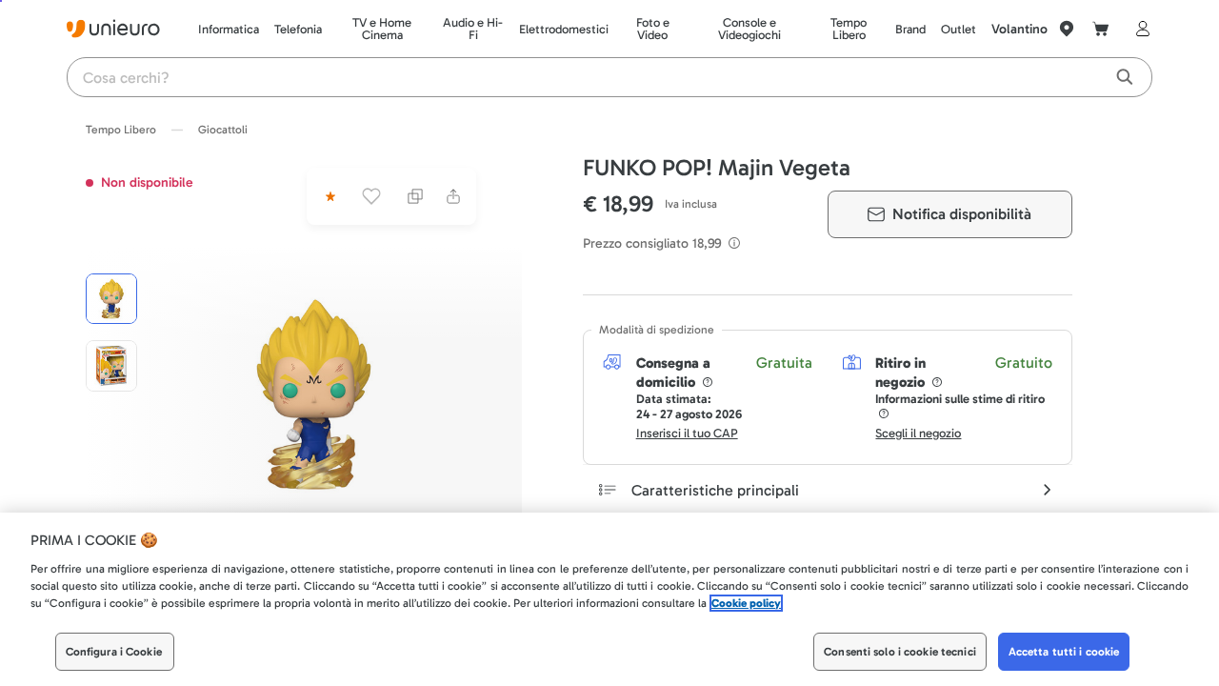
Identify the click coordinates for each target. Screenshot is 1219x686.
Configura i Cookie (114, 651)
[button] (314, 394)
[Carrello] (1100, 28)
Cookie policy (746, 603)
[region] (609, 599)
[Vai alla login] (1139, 28)
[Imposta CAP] (1066, 28)
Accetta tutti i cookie (1064, 651)
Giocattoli (223, 129)
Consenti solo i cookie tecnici (900, 651)
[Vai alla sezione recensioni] (328, 196)
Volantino (1019, 29)
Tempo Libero (121, 129)
